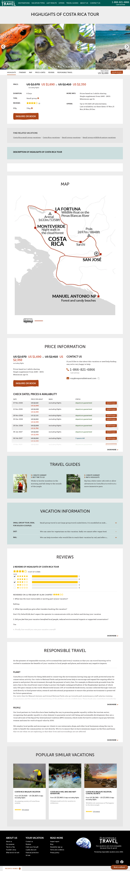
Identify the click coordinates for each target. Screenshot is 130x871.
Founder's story (11, 850)
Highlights (11, 72)
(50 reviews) (25, 810)
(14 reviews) (96, 811)
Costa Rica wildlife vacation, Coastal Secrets (99, 793)
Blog (51, 844)
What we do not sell (12, 852)
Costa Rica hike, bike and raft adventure (63, 793)
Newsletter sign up (56, 847)
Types (38, 3)
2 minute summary (39, 475)
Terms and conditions (57, 850)
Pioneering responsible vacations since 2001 (108, 852)
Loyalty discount (31, 850)
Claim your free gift (32, 847)
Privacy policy (54, 852)
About (84, 3)
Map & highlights (92, 477)
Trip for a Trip (10, 847)
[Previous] (3, 46)
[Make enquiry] (117, 72)
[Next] (127, 46)
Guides (72, 3)
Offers (61, 3)
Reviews (51, 72)
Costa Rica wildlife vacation (27, 792)
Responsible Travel (64, 72)
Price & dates (40, 72)
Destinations (24, 3)
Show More (111, 449)
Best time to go (38, 477)
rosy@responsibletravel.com (83, 378)
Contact (95, 3)
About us (9, 841)
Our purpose (10, 844)
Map (30, 72)
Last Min (52, 3)
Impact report (54, 841)
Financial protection (32, 852)
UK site (28, 855)
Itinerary (22, 72)
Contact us (29, 841)
